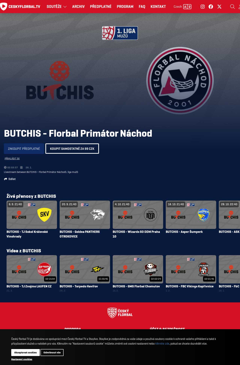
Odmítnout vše (52, 352)
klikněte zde (162, 344)
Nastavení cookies (21, 359)
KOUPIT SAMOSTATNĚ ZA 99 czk (72, 148)
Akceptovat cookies (25, 352)
